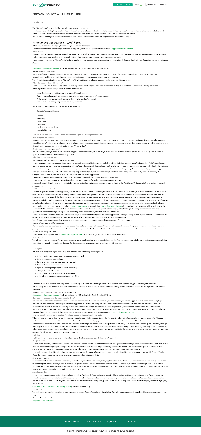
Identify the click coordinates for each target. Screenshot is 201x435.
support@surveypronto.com (122, 48)
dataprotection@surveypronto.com (45, 68)
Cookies (131, 421)
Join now (151, 4)
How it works (73, 421)
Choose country (122, 4)
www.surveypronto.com (78, 206)
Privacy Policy (114, 421)
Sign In (163, 4)
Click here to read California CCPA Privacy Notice (51, 386)
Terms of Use (93, 421)
